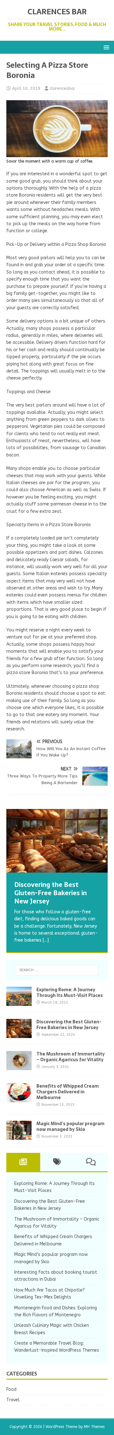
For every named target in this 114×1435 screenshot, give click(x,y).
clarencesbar (62, 88)
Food (11, 1389)
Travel (13, 1400)
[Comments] (91, 1162)
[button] (105, 47)
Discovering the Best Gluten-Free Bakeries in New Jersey (68, 1024)
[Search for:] (57, 970)
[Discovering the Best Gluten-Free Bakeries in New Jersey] (57, 841)
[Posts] (23, 1162)
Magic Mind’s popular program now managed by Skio (70, 1126)
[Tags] (57, 1162)
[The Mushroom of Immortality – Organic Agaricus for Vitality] (19, 1066)
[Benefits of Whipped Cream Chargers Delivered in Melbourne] (19, 1098)
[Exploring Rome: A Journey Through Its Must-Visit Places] (19, 1002)
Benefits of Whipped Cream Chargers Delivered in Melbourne (67, 1092)
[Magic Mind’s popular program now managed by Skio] (19, 1136)
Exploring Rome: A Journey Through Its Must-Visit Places (69, 992)
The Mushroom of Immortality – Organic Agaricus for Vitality (70, 1056)
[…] (46, 940)
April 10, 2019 (26, 88)
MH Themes (94, 1427)
